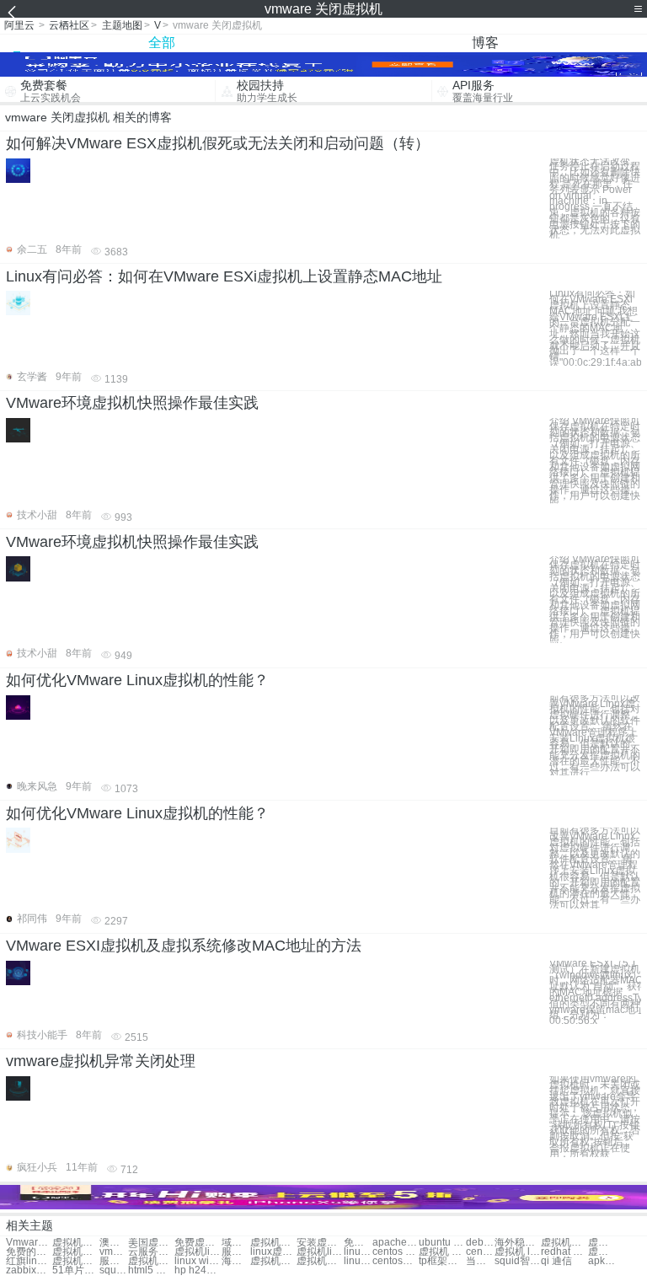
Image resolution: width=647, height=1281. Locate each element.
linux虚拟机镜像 (273, 1252)
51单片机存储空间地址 (75, 1270)
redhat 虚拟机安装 (564, 1252)
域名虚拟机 (236, 1242)
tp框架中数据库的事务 (442, 1261)
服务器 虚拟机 (236, 1252)
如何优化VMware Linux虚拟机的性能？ (137, 680)
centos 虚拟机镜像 (395, 1252)
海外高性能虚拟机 (236, 1261)
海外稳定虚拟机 (518, 1242)
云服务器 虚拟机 (151, 1252)
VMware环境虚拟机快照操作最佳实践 (132, 402)
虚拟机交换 (273, 1242)
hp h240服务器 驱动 (197, 1270)
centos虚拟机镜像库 (395, 1261)
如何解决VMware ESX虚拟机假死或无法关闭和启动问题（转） (218, 143)
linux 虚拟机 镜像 (358, 1252)
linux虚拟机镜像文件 (358, 1261)
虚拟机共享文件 (602, 1242)
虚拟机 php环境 (442, 1252)
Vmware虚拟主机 (29, 1242)
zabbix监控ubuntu (29, 1270)
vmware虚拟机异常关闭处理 (100, 1061)
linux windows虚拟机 (197, 1261)
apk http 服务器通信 (602, 1261)
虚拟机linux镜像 (320, 1252)
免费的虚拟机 (29, 1252)
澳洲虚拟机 (113, 1242)
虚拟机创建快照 (75, 1252)
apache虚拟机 (395, 1242)
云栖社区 (69, 25)
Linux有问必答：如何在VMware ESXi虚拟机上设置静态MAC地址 (224, 276)
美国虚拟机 (151, 1242)
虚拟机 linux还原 (518, 1252)
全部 (161, 42)
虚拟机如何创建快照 (75, 1261)
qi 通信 (556, 1261)
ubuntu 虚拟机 (442, 1242)
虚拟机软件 (75, 1242)
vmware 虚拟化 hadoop (113, 1252)
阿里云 (19, 25)
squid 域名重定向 (113, 1270)
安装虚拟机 (320, 1242)
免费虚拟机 (197, 1242)
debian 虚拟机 (480, 1242)
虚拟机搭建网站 (564, 1242)
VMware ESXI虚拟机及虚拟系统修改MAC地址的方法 (183, 945)
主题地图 (122, 25)
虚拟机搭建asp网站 (273, 1261)
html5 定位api (151, 1270)
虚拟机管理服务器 (151, 1261)
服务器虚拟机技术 (113, 1261)
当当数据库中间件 (480, 1261)
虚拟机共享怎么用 (602, 1252)
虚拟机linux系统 (197, 1252)
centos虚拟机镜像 (480, 1252)
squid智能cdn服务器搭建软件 (518, 1261)
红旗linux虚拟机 (29, 1261)
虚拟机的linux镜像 (320, 1261)
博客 (485, 42)
